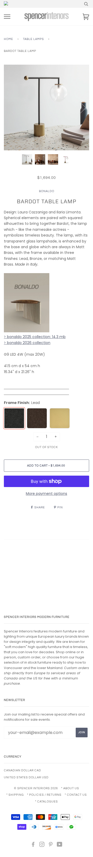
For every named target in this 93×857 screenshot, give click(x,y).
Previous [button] (12, 107)
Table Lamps (33, 39)
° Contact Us (76, 794)
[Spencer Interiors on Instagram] (42, 845)
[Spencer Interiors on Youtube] (60, 845)
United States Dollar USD (26, 777)
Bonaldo (46, 191)
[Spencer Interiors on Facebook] (33, 845)
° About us (70, 788)
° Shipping (15, 794)
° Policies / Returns (44, 794)
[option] (46, 107)
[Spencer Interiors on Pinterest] (50, 845)
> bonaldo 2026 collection (27, 342)
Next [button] (79, 107)
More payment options (46, 493)
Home (8, 39)
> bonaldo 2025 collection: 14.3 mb (35, 336)
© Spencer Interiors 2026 (36, 788)
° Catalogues (46, 801)
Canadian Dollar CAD (22, 770)
